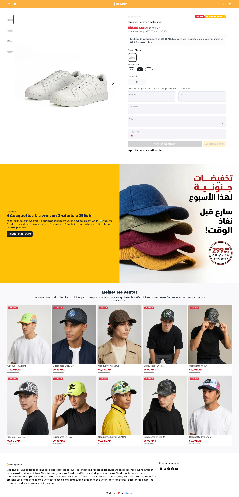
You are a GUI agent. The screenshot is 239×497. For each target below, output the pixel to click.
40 (131, 69)
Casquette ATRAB (17, 365)
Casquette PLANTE (154, 365)
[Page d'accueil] (119, 4)
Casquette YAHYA (62, 437)
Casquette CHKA (198, 365)
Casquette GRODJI (108, 365)
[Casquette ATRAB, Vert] (29, 334)
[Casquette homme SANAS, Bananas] (119, 405)
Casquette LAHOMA (63, 365)
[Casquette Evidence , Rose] (210, 405)
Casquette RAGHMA (154, 437)
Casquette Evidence (200, 437)
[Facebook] (161, 468)
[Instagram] (165, 468)
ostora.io (128, 493)
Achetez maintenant (19, 234)
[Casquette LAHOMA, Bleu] (74, 334)
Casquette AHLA (16, 437)
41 (140, 69)
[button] (113, 83)
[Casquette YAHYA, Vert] (74, 405)
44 (148, 69)
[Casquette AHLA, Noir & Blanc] (29, 405)
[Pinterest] (173, 468)
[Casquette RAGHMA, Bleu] (165, 405)
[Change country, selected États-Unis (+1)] (131, 135)
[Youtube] (176, 468)
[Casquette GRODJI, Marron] (119, 334)
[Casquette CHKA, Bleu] (210, 334)
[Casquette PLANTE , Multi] (165, 334)
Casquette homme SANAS (112, 437)
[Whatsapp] (169, 468)
